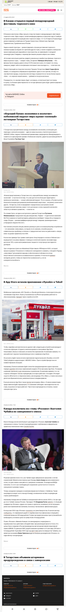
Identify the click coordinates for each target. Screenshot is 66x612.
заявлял (50, 502)
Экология (6, 265)
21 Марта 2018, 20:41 (9, 17)
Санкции (6, 541)
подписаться (54, 95)
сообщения (15, 575)
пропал (29, 382)
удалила (12, 369)
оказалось (29, 510)
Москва (14, 5)
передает (19, 297)
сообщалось (8, 513)
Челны (5, 5)
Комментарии (33, 105)
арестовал (34, 531)
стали (19, 371)
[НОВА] (46, 10)
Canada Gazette (29, 426)
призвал (52, 255)
